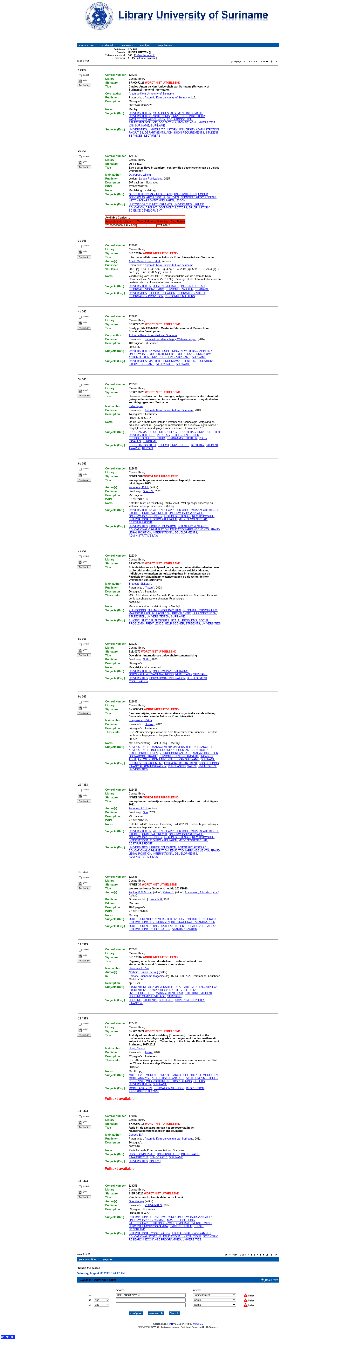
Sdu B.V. (148, 491)
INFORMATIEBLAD (193, 286)
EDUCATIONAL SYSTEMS (145, 1236)
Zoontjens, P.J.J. (139, 487)
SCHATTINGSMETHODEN (202, 1078)
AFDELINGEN (156, 119)
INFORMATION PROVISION (146, 296)
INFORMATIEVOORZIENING (146, 289)
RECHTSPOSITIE (203, 516)
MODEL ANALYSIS (140, 1088)
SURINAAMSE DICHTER (182, 438)
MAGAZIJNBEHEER (205, 753)
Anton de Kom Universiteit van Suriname (169, 265)
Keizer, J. (168, 892)
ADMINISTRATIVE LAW (143, 535)
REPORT (147, 448)
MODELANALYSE (140, 1078)
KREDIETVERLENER (182, 990)
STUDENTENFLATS (141, 986)
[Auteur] (149, 587)
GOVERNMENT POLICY (190, 1000)
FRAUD (215, 529)
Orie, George (136, 1201)
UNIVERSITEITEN (140, 113)
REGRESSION (195, 1088)
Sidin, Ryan (136, 406)
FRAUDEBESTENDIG (177, 516)
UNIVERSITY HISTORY (163, 129)
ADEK (132, 759)
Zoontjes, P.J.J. (138, 808)
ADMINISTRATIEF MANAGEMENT (150, 746)
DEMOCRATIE (158, 1157)
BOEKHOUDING (161, 750)
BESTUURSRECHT (140, 522)
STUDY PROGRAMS (141, 364)
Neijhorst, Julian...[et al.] (143, 972)
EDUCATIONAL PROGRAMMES (191, 1233)
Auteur (148, 1052)
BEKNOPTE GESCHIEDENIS (198, 197)
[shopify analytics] (8, 1337)
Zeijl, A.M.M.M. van (140, 892)
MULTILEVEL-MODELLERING (147, 1075)
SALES (191, 766)
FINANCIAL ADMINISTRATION (147, 766)
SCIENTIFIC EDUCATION (196, 361)
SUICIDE (134, 620)
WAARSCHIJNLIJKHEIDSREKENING (169, 1081)
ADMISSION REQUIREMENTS (185, 132)
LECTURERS (152, 135)
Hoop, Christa (137, 1048)
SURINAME (158, 125)
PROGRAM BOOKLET (142, 445)
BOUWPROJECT (157, 990)
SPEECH (163, 445)
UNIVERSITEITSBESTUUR (188, 116)
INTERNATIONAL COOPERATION (149, 929)
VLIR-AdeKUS (153, 1205)
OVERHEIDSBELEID (141, 993)
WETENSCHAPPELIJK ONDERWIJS (175, 510)
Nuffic (146, 659)
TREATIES (208, 926)
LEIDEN (180, 200)
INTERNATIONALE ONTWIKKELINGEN (153, 519)
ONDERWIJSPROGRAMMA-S (147, 1220)
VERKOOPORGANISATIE (175, 753)
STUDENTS (193, 623)
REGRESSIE (137, 1081)
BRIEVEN (173, 197)
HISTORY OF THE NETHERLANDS (150, 204)
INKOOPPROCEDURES (143, 753)
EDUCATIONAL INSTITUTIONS (182, 1236)
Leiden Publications (150, 178)
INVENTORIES (207, 766)
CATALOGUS (161, 113)
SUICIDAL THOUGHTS (155, 620)
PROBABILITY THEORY (144, 1091)
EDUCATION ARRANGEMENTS (189, 529)
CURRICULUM (201, 354)
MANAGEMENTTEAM (169, 993)
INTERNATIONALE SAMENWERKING (152, 1217)
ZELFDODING (137, 610)
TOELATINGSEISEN (179, 119)
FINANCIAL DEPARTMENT (180, 763)
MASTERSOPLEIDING (181, 1220)
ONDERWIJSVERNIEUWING (170, 671)
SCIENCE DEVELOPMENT (145, 210)
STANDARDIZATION (184, 929)
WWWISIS (198, 1324)
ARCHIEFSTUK (155, 197)
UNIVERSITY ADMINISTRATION (199, 129)
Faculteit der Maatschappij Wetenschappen (170, 339)
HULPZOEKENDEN (204, 613)
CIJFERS (199, 1081)
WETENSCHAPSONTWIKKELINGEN (151, 200)
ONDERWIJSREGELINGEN (145, 516)
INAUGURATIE (190, 1154)
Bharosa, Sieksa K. (140, 583)
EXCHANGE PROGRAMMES (163, 1239)
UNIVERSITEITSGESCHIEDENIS (149, 116)
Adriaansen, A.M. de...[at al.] (202, 892)
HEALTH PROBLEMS (184, 620)
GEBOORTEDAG (185, 432)
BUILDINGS (166, 1000)
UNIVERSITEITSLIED (142, 435)
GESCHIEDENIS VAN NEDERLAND (150, 194)
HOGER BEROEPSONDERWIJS (198, 919)
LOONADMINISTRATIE (143, 756)
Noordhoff (156, 899)
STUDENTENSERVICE (143, 122)
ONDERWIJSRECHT (154, 513)
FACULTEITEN (138, 119)
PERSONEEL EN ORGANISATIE (179, 756)
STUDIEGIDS (182, 354)
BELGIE (199, 1226)
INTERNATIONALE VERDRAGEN (149, 922)
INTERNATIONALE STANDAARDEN (193, 922)
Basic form (271, 1280)
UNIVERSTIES (138, 129)
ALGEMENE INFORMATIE (186, 113)
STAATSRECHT (138, 1157)
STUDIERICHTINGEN (159, 354)
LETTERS (181, 207)
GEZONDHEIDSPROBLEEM (200, 610)
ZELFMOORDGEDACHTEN (164, 610)
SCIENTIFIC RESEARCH (193, 526)
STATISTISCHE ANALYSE (168, 1078)
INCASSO (206, 756)
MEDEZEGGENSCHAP (193, 519)
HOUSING (135, 1000)
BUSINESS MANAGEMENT (146, 763)
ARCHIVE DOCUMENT (159, 207)
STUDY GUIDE (165, 364)
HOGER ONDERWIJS (166, 286)
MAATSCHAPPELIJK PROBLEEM (150, 613)
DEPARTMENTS (155, 132)
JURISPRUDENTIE (140, 919)
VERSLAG (163, 435)
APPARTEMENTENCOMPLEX (197, 986)
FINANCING (136, 1003)
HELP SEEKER (174, 623)
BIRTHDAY (197, 445)
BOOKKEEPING (209, 763)
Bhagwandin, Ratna (140, 720)
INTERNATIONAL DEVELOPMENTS (175, 532)
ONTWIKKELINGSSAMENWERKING (151, 674)
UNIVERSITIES (179, 445)
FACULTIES (136, 132)
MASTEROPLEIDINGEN (168, 350)
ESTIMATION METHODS (169, 1088)
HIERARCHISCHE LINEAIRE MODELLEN (192, 1075)
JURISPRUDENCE (140, 926)
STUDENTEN (137, 616)
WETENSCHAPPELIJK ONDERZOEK (152, 1223)
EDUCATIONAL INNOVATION (167, 678)
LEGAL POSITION (140, 532)
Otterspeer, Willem (140, 174)
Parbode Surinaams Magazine (147, 976)
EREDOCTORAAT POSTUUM (147, 438)
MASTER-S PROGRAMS (164, 361)
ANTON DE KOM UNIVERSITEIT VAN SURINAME (159, 357)
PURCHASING (177, 766)
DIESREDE (166, 432)
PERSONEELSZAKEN (179, 289)
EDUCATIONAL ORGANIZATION (149, 529)
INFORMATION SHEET (191, 293)
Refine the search (145, 55)
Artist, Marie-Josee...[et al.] (145, 261)
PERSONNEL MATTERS (180, 296)
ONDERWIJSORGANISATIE (186, 513)
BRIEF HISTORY (199, 207)
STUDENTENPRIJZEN (185, 435)
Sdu (145, 812)
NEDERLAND (183, 674)
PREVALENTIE (181, 613)
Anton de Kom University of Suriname (151, 93)
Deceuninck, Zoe (139, 968)
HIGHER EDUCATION (162, 293)
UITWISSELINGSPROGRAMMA (148, 1226)
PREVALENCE (154, 623)
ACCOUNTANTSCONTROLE (190, 750)
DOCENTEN (166, 122)
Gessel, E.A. (136, 1134)
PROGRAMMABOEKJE (143, 432)
